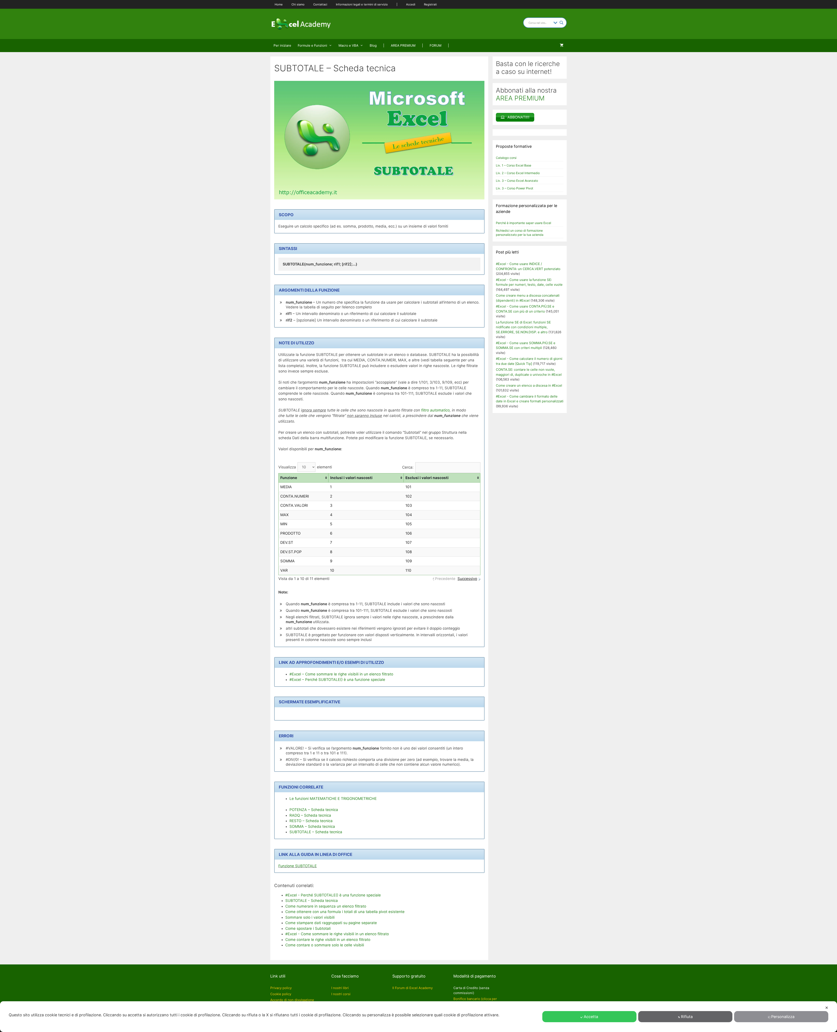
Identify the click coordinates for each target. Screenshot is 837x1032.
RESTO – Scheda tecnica (311, 821)
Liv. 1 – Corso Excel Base (513, 165)
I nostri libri (340, 988)
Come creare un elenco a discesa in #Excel (529, 385)
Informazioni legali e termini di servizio (362, 4)
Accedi (410, 4)
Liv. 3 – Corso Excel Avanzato (517, 180)
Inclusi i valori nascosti (351, 478)
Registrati (430, 4)
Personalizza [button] (782, 1016)
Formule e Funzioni (312, 45)
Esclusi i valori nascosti (427, 478)
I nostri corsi (340, 994)
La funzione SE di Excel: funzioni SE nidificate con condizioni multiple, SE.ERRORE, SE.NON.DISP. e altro (523, 327)
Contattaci (320, 4)
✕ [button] (826, 1007)
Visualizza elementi (305, 467)
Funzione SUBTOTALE (297, 866)
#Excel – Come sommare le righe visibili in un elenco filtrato (341, 674)
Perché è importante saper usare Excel (523, 223)
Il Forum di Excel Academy (412, 988)
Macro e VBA (348, 45)
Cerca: (407, 467)
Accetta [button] (591, 1016)
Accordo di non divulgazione (292, 1000)
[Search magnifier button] (561, 23)
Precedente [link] (445, 578)
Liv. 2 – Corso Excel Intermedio (518, 173)
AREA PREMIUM (403, 45)
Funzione (288, 478)
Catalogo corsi (506, 158)
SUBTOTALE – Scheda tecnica (315, 832)
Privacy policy (281, 988)
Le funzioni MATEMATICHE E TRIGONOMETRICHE (333, 798)
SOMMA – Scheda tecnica (312, 826)
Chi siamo (298, 4)
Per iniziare (282, 45)
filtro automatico (435, 410)
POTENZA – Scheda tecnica (313, 810)
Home (279, 4)
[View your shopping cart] (561, 45)
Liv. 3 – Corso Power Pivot (514, 188)
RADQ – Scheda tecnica (310, 815)
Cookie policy (280, 994)
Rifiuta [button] (687, 1016)
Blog (373, 45)
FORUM (435, 45)
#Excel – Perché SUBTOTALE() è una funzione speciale (337, 679)
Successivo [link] (467, 578)
